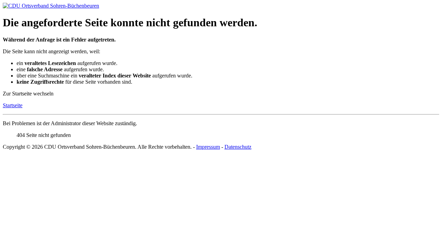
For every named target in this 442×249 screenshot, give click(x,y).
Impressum (208, 147)
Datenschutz (237, 147)
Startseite (12, 105)
